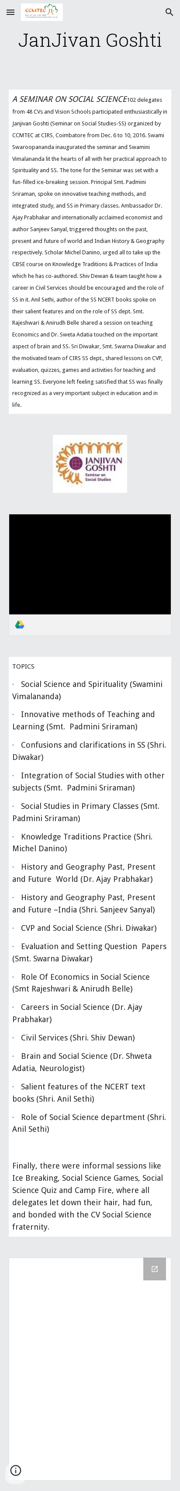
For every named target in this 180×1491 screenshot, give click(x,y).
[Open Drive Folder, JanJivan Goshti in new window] (154, 1269)
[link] (90, 575)
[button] (10, 12)
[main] (90, 39)
